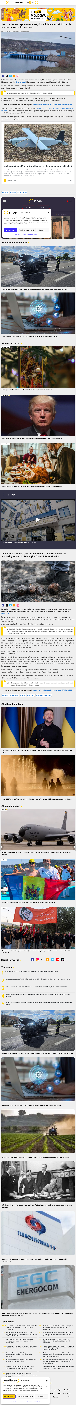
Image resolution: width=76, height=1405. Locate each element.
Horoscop (66, 1393)
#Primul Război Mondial (43, 695)
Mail (17, 76)
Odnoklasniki (14, 76)
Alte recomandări (10, 343)
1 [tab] (33, 548)
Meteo (59, 1393)
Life (55, 1390)
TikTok (63, 960)
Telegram (10, 76)
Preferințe (41, 1396)
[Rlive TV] (35, 2)
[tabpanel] (38, 521)
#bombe (22, 695)
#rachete (13, 192)
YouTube (58, 960)
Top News (50, 1393)
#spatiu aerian (22, 192)
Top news (6, 967)
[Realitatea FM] (28, 2)
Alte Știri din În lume (12, 704)
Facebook (3, 76)
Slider (15, 560)
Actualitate (16, 31)
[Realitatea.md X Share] (6, 76)
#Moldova (5, 192)
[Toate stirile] (7, 2)
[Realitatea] (16, 2)
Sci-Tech (67, 1390)
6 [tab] (43, 548)
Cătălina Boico (25, 31)
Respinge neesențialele (25, 1396)
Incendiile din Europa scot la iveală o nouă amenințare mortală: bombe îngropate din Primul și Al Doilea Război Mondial (34, 555)
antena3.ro (5, 613)
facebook (33, 960)
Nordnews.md (21, 82)
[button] (47, 1381)
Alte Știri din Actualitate (14, 242)
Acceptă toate (9, 1396)
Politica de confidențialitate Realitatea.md (29, 1401)
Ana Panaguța (22, 560)
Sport (60, 1390)
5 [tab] (41, 548)
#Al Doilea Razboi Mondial (10, 695)
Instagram (38, 960)
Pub (69, 1397)
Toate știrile (7, 1321)
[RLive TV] (9, 494)
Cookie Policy (12, 1401)
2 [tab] (35, 548)
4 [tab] (39, 548)
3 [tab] (37, 548)
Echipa (55, 1397)
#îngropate (30, 695)
